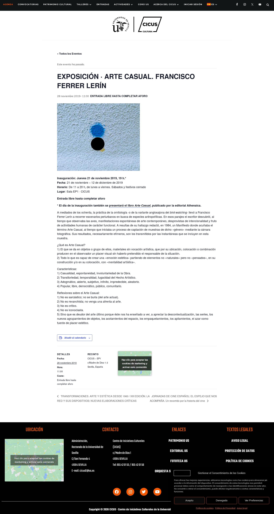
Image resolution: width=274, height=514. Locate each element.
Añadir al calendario (75, 337)
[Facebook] (117, 492)
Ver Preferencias (254, 500)
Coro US (143, 4)
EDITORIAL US (179, 451)
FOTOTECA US (179, 461)
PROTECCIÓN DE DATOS (240, 451)
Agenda (8, 4)
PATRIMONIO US (179, 441)
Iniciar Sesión (193, 4)
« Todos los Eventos (69, 53)
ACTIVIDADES (122, 4)
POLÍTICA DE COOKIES (240, 461)
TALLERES (82, 4)
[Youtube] (157, 492)
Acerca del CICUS (164, 4)
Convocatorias (28, 4)
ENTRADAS (103, 4)
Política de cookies (205, 508)
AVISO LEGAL (239, 441)
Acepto (189, 500)
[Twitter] (144, 492)
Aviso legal (242, 508)
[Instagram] (130, 492)
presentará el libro (129, 205)
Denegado (222, 500)
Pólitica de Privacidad (225, 508)
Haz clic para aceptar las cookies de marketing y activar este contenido (135, 363)
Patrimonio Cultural (57, 4)
